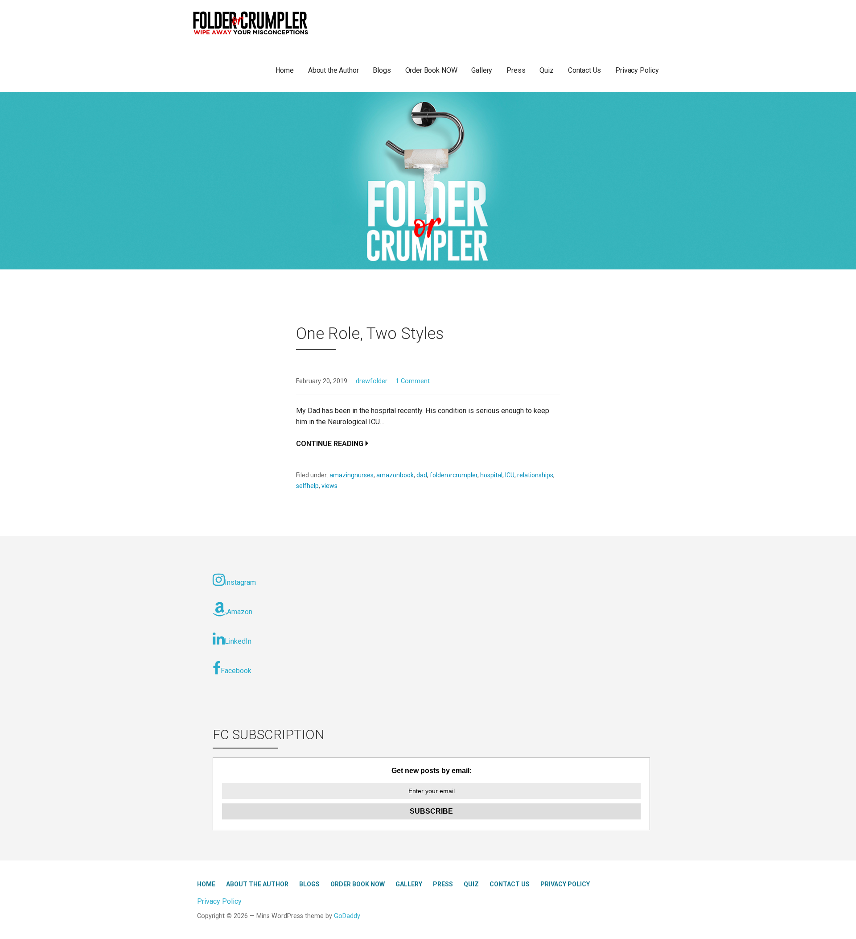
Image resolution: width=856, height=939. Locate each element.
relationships (535, 475)
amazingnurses (351, 475)
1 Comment (412, 381)
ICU (509, 475)
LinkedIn (238, 641)
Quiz (546, 70)
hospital (491, 475)
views (329, 485)
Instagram (240, 582)
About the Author (333, 70)
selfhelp (307, 485)
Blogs (382, 70)
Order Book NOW (431, 70)
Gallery (481, 70)
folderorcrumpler (453, 475)
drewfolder (371, 381)
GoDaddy (347, 916)
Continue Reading (329, 443)
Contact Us (584, 70)
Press (515, 70)
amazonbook (395, 475)
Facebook (236, 670)
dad (421, 475)
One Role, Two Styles (370, 333)
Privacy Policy (637, 70)
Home (285, 70)
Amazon (239, 612)
